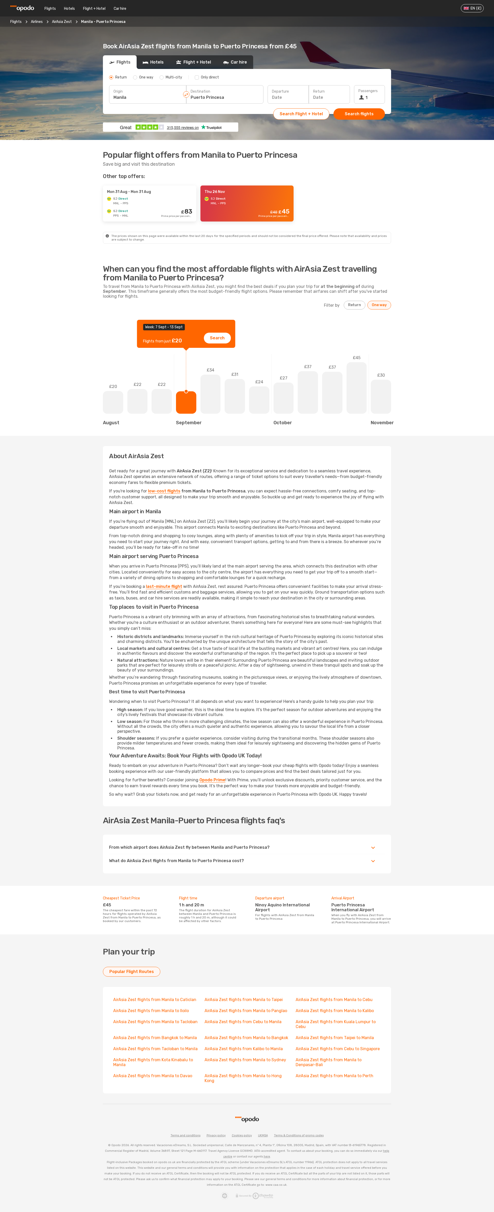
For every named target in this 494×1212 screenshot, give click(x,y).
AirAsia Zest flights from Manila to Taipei (244, 999)
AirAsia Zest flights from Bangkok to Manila (155, 1037)
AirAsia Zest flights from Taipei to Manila (335, 1037)
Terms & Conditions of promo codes (299, 1135)
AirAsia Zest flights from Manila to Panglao (246, 1010)
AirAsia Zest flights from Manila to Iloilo (151, 1010)
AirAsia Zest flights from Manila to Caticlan (154, 999)
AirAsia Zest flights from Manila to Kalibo (335, 1010)
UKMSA (263, 1135)
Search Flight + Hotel (301, 113)
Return (319, 91)
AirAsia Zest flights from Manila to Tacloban (155, 1021)
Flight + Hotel (94, 8)
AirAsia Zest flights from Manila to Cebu (334, 999)
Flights (50, 8)
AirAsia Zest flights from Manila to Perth (334, 1075)
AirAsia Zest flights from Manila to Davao (152, 1075)
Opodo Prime (212, 779)
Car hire (120, 8)
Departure (280, 91)
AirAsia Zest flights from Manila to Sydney (245, 1059)
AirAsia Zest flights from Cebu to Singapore (338, 1048)
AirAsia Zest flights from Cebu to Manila (243, 1021)
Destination (200, 91)
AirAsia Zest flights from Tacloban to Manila (155, 1048)
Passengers (368, 91)
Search (217, 337)
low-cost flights (164, 491)
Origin (118, 91)
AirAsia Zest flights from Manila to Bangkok (246, 1037)
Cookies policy (242, 1135)
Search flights (359, 113)
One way (379, 305)
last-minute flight (164, 586)
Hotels (69, 8)
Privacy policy (216, 1135)
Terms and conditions (185, 1135)
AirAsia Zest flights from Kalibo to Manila (244, 1048)
